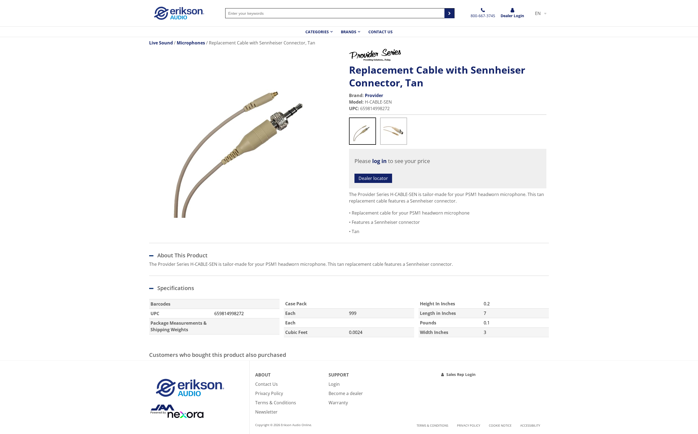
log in (379, 161)
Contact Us (380, 31)
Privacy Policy (269, 393)
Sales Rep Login (461, 374)
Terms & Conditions (275, 403)
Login (334, 384)
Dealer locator (373, 178)
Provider (374, 95)
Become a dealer (346, 393)
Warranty (338, 403)
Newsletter (266, 412)
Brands (348, 31)
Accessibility (530, 425)
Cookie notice (500, 425)
